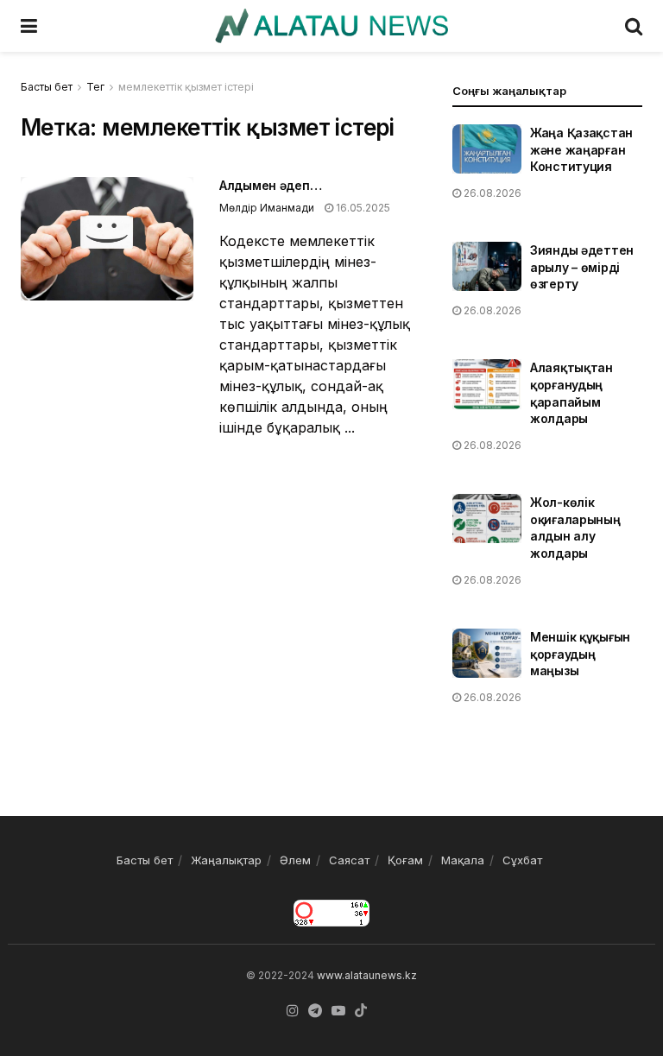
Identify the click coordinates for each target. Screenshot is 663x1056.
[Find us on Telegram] (315, 1011)
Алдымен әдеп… (270, 185)
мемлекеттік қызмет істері (186, 86)
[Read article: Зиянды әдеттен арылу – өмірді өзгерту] (486, 266)
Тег (95, 86)
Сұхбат (522, 860)
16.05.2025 (361, 207)
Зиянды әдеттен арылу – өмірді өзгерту (582, 267)
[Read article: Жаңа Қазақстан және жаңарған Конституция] (486, 149)
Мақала (462, 860)
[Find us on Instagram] (293, 1011)
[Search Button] (633, 26)
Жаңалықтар (226, 860)
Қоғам (405, 860)
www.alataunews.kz (367, 975)
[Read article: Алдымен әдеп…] (107, 238)
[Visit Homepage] (331, 26)
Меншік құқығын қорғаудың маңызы (580, 653)
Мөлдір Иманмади (266, 207)
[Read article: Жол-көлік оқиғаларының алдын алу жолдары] (486, 518)
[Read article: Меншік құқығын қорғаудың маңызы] (486, 653)
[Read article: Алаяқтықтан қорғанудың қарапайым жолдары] (486, 383)
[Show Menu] (29, 26)
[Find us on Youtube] (338, 1011)
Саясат (349, 860)
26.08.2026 (491, 193)
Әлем (295, 860)
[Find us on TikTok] (361, 1011)
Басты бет (47, 86)
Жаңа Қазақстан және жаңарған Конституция (581, 149)
